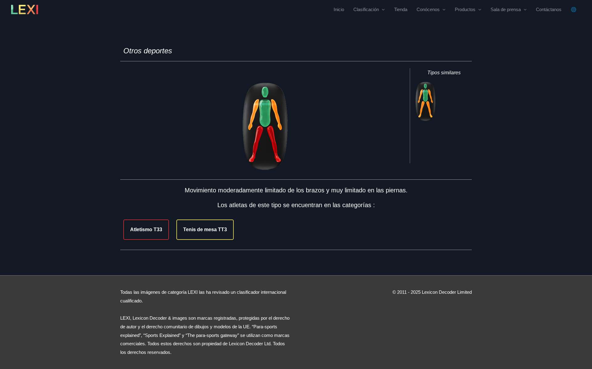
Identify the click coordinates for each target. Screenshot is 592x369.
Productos (465, 9)
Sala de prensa (506, 9)
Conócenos (428, 9)
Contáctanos (548, 9)
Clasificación (366, 9)
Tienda (400, 9)
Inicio (339, 9)
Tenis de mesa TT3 (205, 229)
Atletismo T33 (146, 229)
